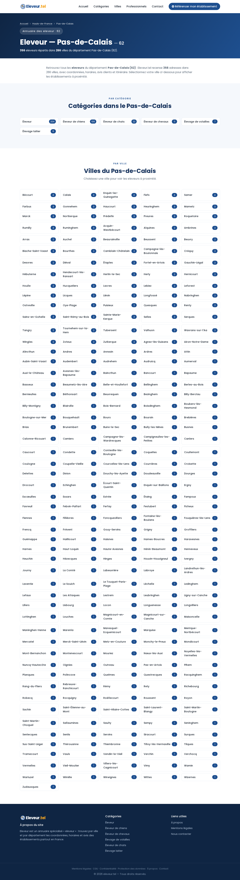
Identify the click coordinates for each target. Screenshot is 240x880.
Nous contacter (181, 834)
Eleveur (36, 6)
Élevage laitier (114, 851)
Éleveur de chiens (116, 828)
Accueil (83, 6)
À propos (177, 822)
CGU (95, 868)
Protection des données (131, 868)
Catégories (101, 6)
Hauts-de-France (42, 23)
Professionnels (137, 6)
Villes (117, 6)
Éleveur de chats (115, 845)
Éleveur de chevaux (117, 834)
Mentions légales (182, 828)
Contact (157, 6)
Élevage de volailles (117, 839)
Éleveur (109, 822)
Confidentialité (108, 868)
